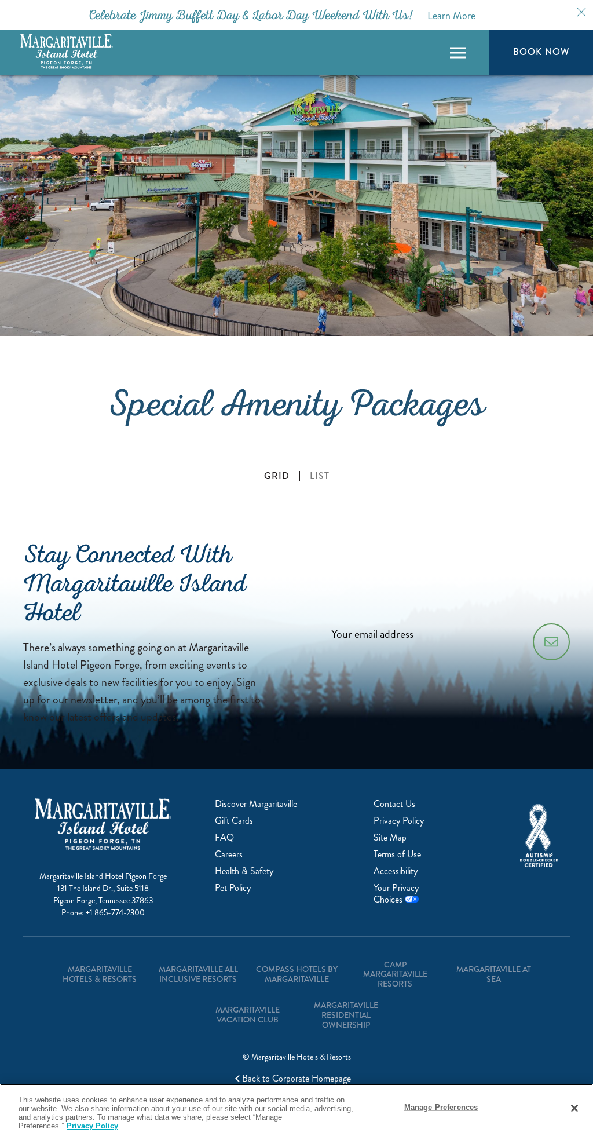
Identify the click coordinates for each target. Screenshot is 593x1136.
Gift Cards (234, 820)
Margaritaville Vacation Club (247, 1014)
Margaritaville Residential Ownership (346, 1015)
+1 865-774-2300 (115, 912)
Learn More (451, 15)
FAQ (224, 837)
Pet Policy (233, 887)
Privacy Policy (399, 820)
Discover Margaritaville (256, 803)
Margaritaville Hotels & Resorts (100, 974)
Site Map (390, 837)
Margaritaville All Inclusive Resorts (198, 974)
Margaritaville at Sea (493, 974)
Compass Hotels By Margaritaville (297, 974)
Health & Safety (244, 870)
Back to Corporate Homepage (296, 1078)
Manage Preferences (441, 1107)
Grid (277, 476)
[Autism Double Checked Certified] (539, 836)
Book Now (541, 52)
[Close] (574, 1108)
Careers (229, 854)
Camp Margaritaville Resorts (395, 974)
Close (581, 12)
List (320, 476)
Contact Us (394, 803)
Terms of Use (397, 854)
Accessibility (396, 870)
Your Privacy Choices (396, 893)
